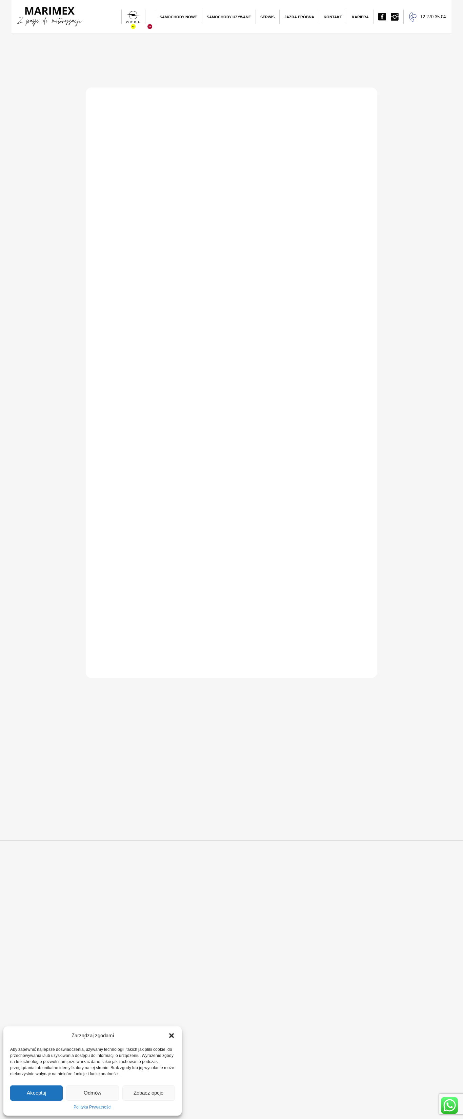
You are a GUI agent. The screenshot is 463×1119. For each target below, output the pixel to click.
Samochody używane (229, 17)
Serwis (267, 17)
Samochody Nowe (178, 17)
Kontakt (333, 17)
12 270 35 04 (433, 16)
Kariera (360, 17)
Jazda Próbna (299, 17)
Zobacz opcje (148, 1093)
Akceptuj (36, 1093)
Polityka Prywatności (93, 1107)
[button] (171, 1035)
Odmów (92, 1093)
